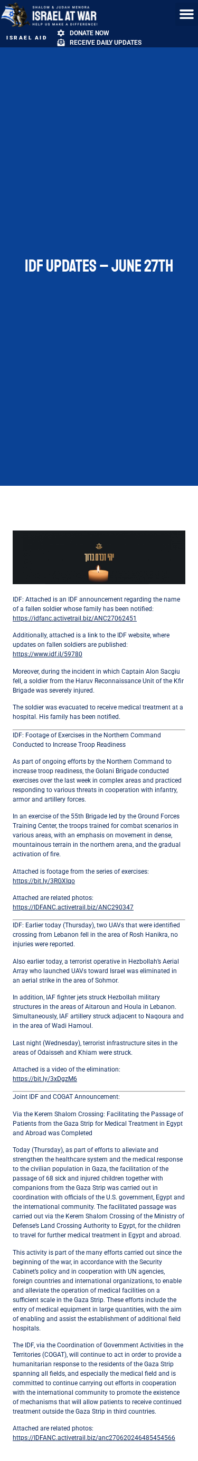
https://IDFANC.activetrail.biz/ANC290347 (73, 907)
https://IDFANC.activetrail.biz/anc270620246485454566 (94, 1438)
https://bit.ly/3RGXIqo (44, 881)
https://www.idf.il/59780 (47, 654)
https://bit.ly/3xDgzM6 (45, 1079)
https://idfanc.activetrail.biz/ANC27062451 (75, 618)
